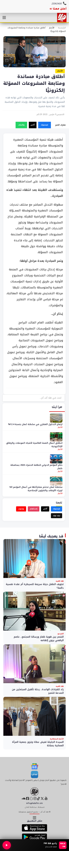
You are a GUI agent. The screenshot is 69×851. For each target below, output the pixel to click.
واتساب (21, 125)
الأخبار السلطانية (57, 738)
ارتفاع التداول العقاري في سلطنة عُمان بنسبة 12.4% (35, 424)
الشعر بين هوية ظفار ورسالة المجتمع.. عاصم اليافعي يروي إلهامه (39, 639)
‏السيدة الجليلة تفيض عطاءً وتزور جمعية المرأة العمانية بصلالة (38, 744)
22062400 (56, 4)
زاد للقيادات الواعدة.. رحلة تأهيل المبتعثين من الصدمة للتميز (38, 691)
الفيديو (61, 633)
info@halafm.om (34, 803)
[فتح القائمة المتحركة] (4, 17)
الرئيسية (62, 28)
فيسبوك (44, 125)
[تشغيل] (7, 845)
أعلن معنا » (58, 9)
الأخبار (51, 28)
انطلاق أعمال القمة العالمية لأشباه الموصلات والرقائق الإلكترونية (34, 444)
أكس (32, 125)
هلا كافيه (60, 581)
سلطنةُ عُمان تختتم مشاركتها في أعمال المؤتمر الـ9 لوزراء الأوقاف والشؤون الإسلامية (35, 488)
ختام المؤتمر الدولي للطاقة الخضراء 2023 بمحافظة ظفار (36, 466)
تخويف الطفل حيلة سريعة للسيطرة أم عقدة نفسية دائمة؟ (35, 586)
